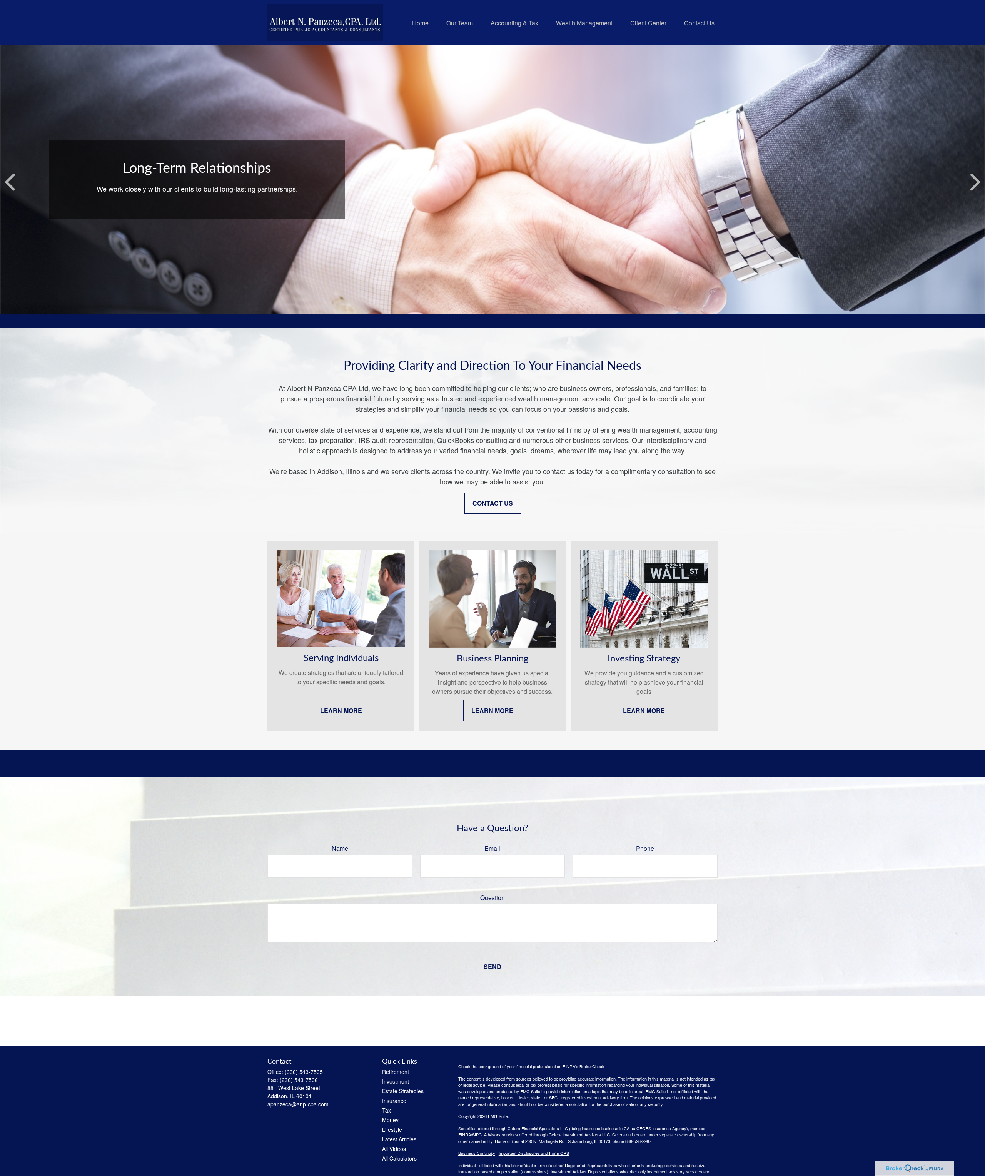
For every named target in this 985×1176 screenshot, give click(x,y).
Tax (386, 1110)
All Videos (394, 1149)
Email (492, 848)
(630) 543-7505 (304, 1072)
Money (390, 1120)
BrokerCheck (591, 1066)
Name (340, 848)
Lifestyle (392, 1129)
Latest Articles (399, 1139)
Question (492, 897)
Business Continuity (476, 1153)
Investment (395, 1081)
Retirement (395, 1072)
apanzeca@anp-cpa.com (298, 1104)
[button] (420, 22)
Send (492, 966)
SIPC (477, 1134)
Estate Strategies (403, 1091)
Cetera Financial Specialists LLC (538, 1128)
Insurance (394, 1100)
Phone (645, 848)
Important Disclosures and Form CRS (534, 1153)
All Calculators (399, 1158)
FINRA (464, 1134)
